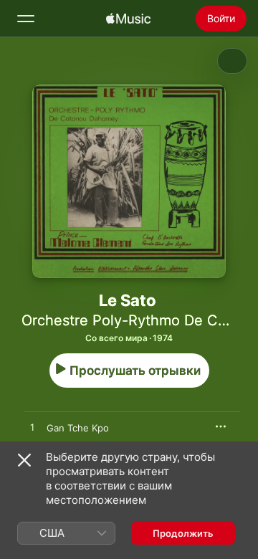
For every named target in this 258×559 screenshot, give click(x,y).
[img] (128, 18)
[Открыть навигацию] (26, 18)
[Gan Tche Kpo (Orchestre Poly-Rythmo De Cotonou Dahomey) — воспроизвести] (32, 427)
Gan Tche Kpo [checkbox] (78, 428)
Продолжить (183, 533)
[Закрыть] (24, 460)
